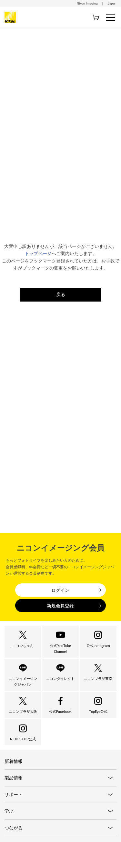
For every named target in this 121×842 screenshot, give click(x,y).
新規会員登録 (60, 605)
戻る (60, 294)
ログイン (60, 590)
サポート (14, 794)
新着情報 (14, 761)
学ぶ (9, 811)
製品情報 (14, 777)
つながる (14, 827)
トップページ (38, 253)
